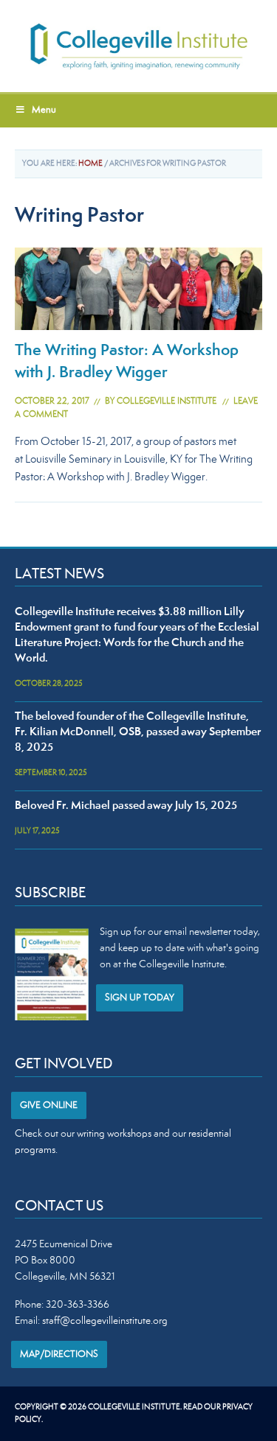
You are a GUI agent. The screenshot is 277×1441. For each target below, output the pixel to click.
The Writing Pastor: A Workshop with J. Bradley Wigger (127, 362)
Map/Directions (59, 1354)
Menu (44, 110)
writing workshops (114, 1134)
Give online (49, 1105)
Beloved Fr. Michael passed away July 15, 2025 (126, 806)
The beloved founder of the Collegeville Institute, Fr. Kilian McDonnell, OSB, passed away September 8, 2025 (138, 732)
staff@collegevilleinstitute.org (105, 1321)
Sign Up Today (139, 998)
